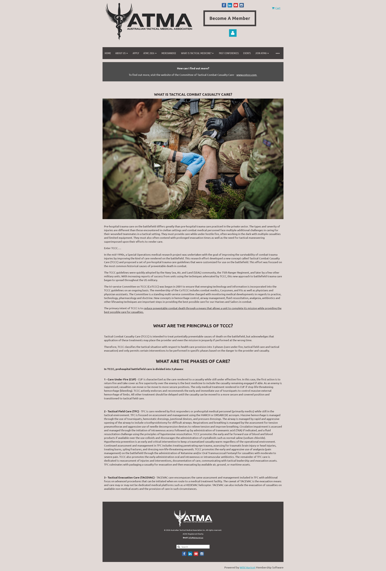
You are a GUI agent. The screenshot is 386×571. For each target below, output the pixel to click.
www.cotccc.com (246, 74)
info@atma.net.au (195, 537)
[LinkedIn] (230, 5)
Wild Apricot (247, 567)
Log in (233, 33)
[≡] (277, 53)
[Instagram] (241, 5)
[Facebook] (224, 5)
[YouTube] (236, 5)
